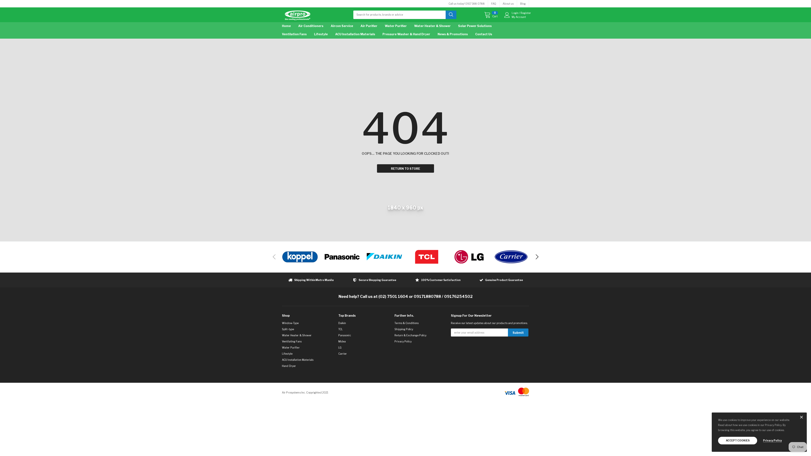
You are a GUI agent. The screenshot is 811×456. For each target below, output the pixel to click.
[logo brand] (300, 257)
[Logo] (297, 14)
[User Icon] (507, 15)
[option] (300, 257)
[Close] (801, 417)
